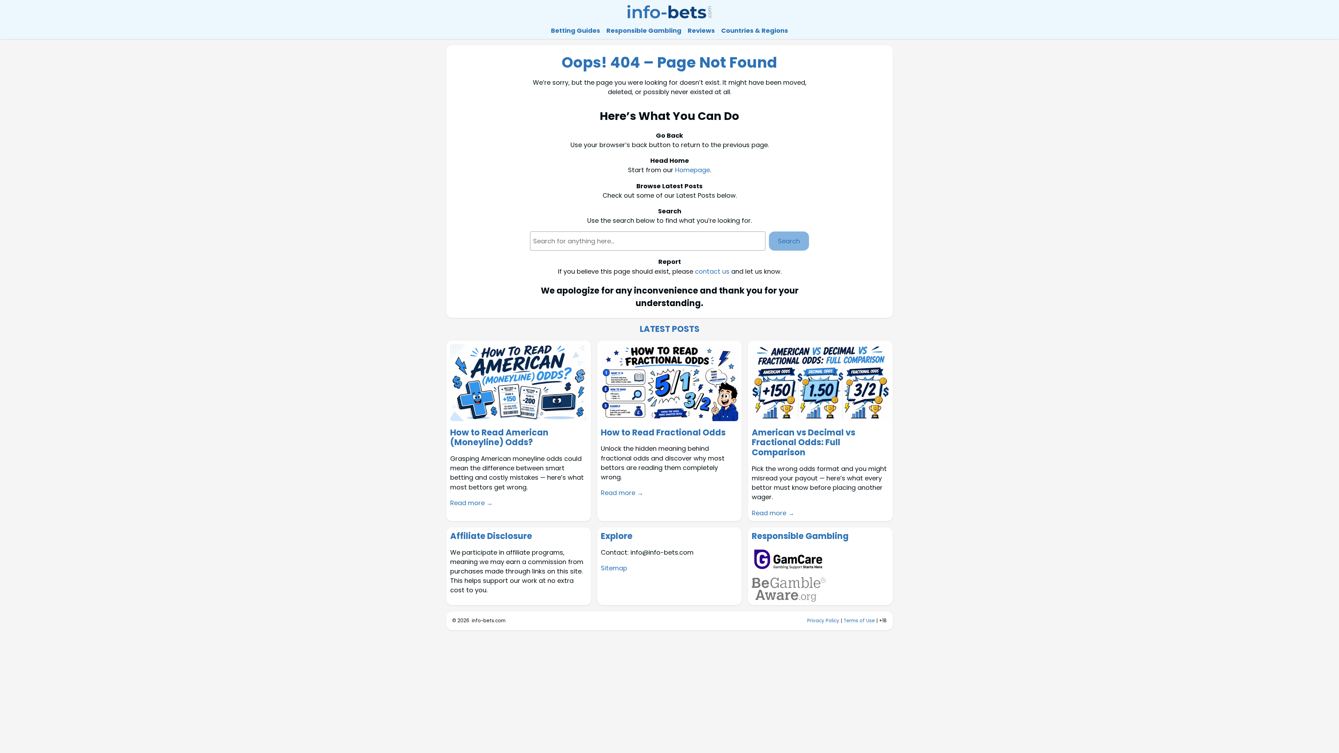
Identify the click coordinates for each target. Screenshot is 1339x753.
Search (789, 241)
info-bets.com (489, 620)
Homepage (692, 170)
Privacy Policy (823, 620)
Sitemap (614, 568)
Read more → (471, 503)
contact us (712, 271)
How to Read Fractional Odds (663, 433)
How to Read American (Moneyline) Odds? (499, 438)
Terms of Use (859, 620)
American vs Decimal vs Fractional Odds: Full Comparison (803, 443)
